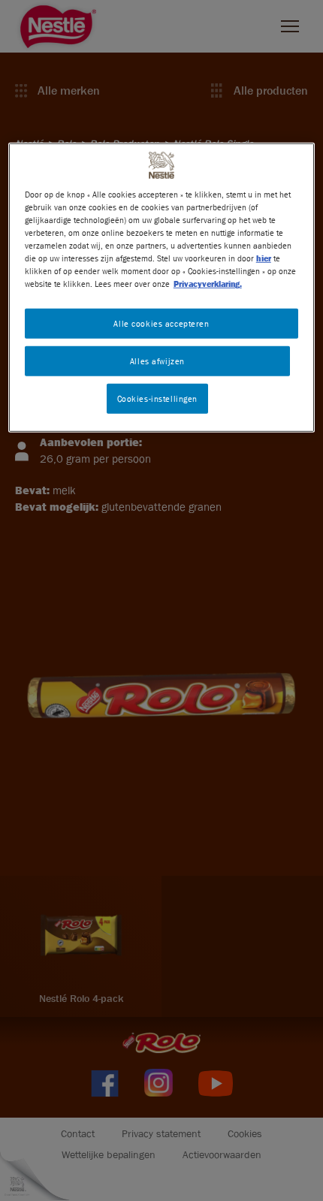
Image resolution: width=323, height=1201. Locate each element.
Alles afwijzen (157, 361)
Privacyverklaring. (208, 283)
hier (263, 258)
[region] (161, 288)
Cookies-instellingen (157, 398)
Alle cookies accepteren (161, 323)
